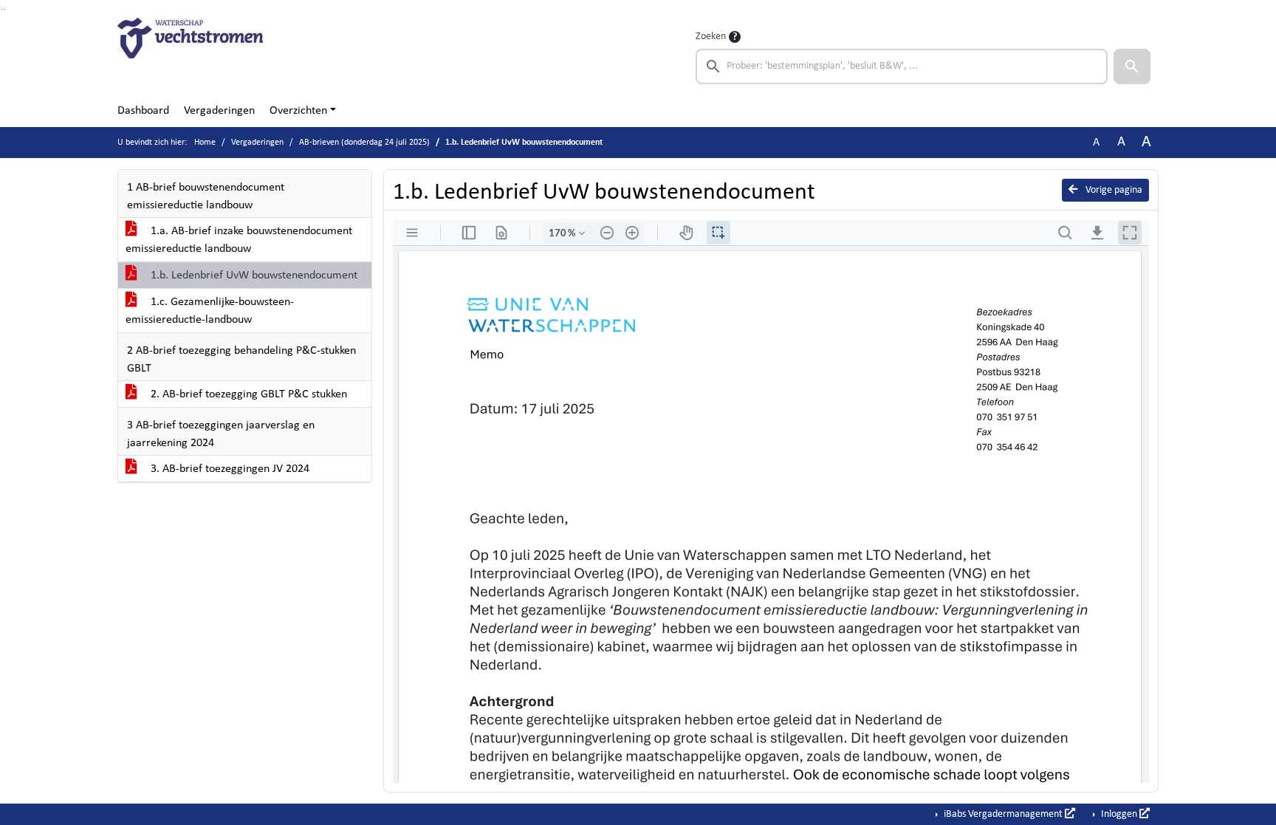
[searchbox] (902, 66)
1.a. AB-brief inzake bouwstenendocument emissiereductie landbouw (239, 240)
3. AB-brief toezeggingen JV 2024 (228, 469)
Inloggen (1119, 814)
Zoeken (711, 36)
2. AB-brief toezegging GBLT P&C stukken (247, 394)
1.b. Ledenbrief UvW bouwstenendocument (252, 275)
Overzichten (298, 111)
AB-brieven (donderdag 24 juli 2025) (364, 142)
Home (205, 142)
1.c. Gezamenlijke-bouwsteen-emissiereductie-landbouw (210, 311)
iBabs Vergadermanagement (1003, 814)
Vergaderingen (219, 111)
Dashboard (143, 111)
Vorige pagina (1112, 190)
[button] (1132, 66)
